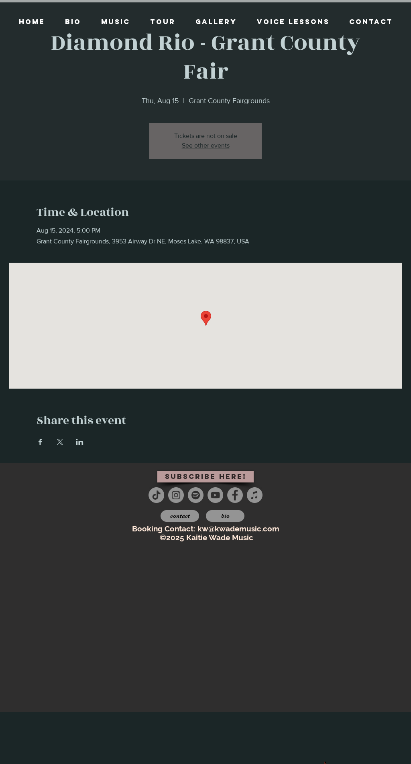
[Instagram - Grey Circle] (176, 495)
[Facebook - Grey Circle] (235, 495)
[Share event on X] (60, 442)
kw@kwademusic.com (238, 528)
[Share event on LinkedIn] (79, 442)
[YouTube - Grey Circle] (215, 495)
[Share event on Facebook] (40, 442)
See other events (206, 145)
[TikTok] (156, 495)
